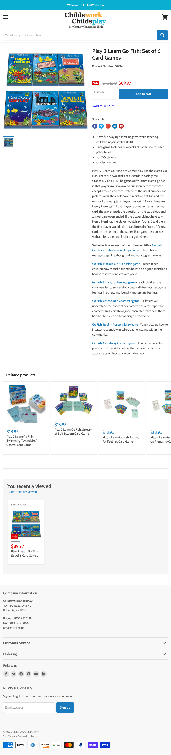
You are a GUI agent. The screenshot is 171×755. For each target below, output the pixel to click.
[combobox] (80, 35)
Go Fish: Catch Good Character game (116, 301)
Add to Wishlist (103, 106)
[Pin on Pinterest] (121, 126)
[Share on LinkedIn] (114, 126)
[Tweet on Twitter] (101, 126)
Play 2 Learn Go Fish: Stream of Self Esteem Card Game (73, 432)
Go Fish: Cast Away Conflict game (113, 343)
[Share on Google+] (108, 126)
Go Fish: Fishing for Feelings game (114, 282)
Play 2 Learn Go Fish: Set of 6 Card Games (24, 554)
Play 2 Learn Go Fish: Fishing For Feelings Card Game (120, 439)
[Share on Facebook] (94, 126)
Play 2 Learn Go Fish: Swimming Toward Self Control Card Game (21, 441)
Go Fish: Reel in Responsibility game (115, 324)
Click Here (17, 628)
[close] (40, 504)
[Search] (162, 35)
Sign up (65, 707)
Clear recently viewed (23, 491)
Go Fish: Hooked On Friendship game (116, 264)
